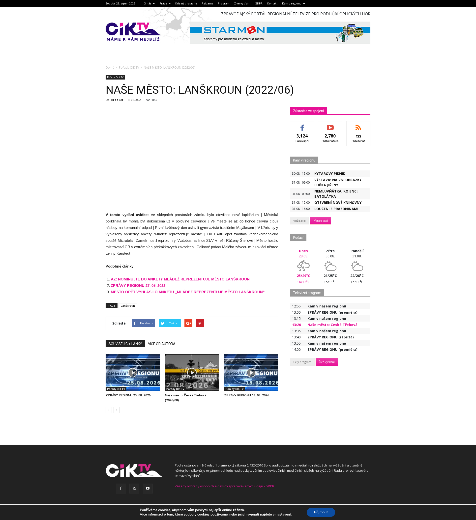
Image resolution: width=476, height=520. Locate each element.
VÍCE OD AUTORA (162, 344)
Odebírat (330, 125)
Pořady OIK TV (115, 77)
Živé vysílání (242, 3)
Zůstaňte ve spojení (308, 111)
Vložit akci (299, 220)
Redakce (117, 100)
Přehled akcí (320, 220)
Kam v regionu (291, 3)
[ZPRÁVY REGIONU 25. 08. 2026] (133, 372)
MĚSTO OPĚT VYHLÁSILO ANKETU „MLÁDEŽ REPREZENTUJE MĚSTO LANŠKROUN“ (188, 292)
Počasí (298, 238)
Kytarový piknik (329, 173)
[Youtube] (148, 488)
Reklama (207, 3)
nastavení (283, 514)
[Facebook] (121, 488)
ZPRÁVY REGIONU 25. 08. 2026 (128, 395)
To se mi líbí (302, 125)
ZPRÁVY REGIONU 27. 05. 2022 (138, 285)
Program (224, 3)
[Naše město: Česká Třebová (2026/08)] (192, 372)
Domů (110, 67)
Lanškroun (128, 305)
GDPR (259, 3)
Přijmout (321, 512)
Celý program (302, 362)
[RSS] (134, 488)
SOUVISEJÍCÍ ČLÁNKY (125, 344)
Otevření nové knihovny (337, 202)
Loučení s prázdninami (336, 208)
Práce (163, 3)
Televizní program (307, 293)
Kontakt (272, 3)
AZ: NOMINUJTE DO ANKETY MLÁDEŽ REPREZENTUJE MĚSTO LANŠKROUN (180, 279)
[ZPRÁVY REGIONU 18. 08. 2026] (251, 372)
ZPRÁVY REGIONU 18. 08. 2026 (246, 395)
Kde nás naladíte (186, 3)
